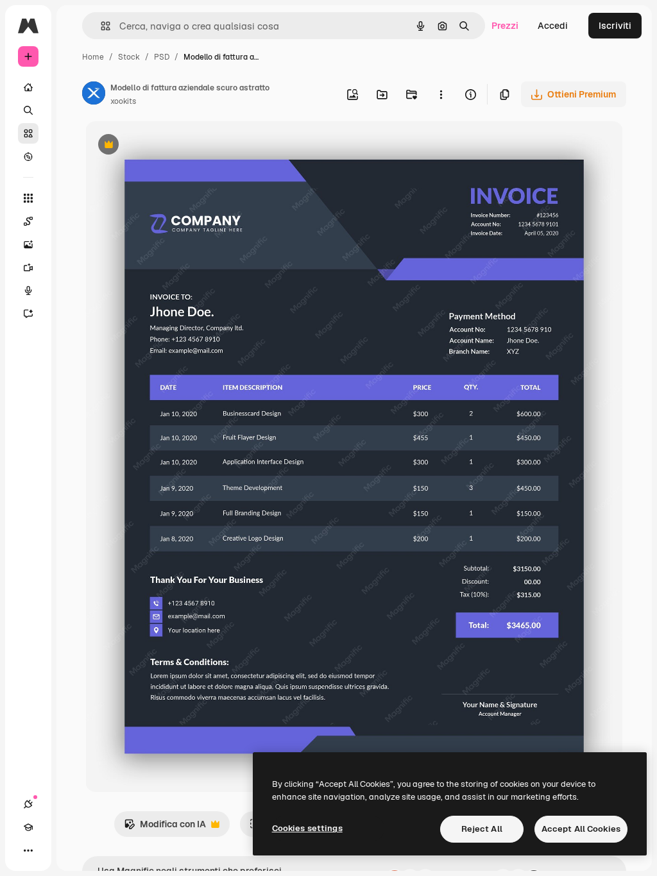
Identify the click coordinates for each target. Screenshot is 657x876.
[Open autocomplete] (100, 26)
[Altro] (28, 850)
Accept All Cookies (581, 828)
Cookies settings (307, 828)
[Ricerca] (28, 110)
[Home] (28, 87)
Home (93, 57)
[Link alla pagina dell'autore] (93, 94)
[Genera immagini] (28, 244)
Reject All (481, 828)
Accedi (553, 25)
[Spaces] (28, 221)
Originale (170, 146)
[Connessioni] (28, 804)
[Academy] (28, 827)
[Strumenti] (28, 198)
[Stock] (28, 133)
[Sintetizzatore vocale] (28, 290)
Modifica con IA (165, 827)
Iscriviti (615, 25)
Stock (129, 57)
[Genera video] (28, 267)
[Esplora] (28, 156)
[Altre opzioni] (441, 94)
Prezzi (504, 25)
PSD (161, 57)
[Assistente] (28, 313)
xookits (123, 101)
